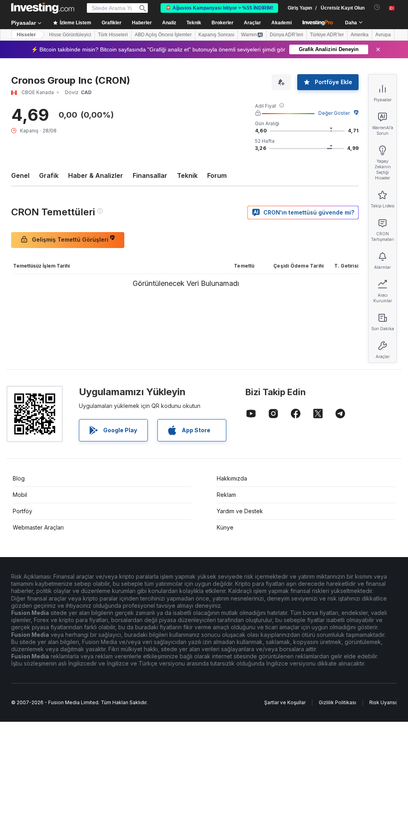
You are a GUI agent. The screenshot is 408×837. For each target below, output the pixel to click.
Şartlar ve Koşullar (285, 702)
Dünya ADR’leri (286, 34)
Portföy (22, 511)
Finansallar (150, 175)
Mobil (20, 494)
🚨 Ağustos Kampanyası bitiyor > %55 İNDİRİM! (219, 8)
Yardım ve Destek (240, 511)
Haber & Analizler (95, 175)
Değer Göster (334, 113)
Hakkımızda (232, 478)
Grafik (49, 175)
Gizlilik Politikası (337, 702)
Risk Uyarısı (382, 702)
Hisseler (26, 34)
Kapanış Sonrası (216, 34)
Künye (225, 527)
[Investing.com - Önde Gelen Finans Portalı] (42, 8)
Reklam (226, 494)
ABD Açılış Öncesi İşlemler (163, 34)
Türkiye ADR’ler (327, 34)
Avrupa (383, 34)
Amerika (360, 34)
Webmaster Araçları (38, 527)
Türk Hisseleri (113, 34)
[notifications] (377, 7)
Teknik (187, 175)
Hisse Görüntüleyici (70, 34)
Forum (217, 175)
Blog (19, 478)
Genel (20, 175)
